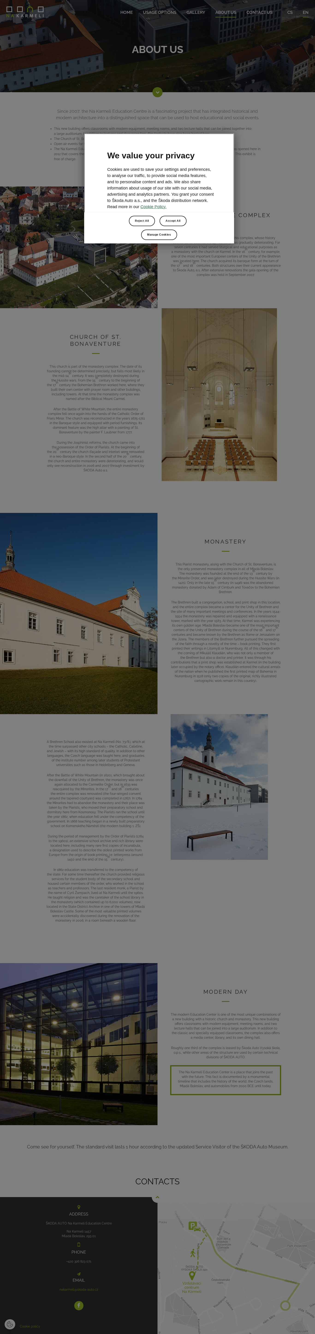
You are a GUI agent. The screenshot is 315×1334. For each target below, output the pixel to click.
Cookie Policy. (153, 206)
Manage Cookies (159, 234)
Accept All (173, 220)
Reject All (142, 220)
